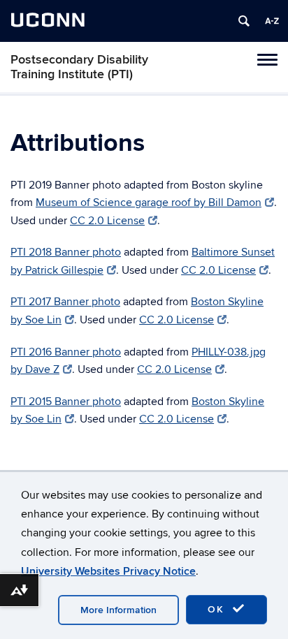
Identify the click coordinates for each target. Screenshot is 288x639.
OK (218, 609)
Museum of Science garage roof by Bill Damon (148, 203)
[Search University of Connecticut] (244, 21)
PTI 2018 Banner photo (65, 252)
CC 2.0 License (107, 221)
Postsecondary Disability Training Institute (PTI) (79, 67)
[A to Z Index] (272, 21)
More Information (118, 610)
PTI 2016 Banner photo (65, 352)
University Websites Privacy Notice (108, 571)
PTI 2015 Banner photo (65, 402)
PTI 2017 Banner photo (65, 302)
